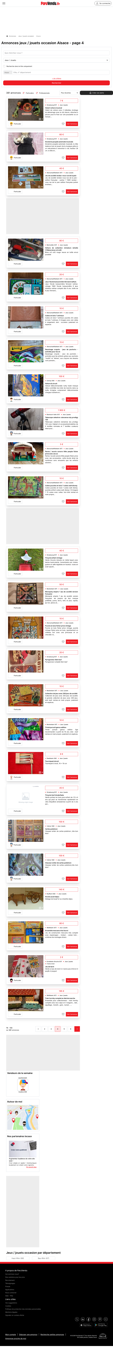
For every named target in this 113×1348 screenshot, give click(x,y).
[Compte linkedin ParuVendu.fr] (83, 1319)
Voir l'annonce (72, 124)
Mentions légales (11, 1312)
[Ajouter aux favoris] (63, 124)
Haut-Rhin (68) (18, 1258)
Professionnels (44, 93)
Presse (7, 1286)
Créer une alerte (98, 93)
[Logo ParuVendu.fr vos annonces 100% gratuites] (50, 6)
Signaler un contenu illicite (14, 1315)
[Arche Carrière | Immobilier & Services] (103, 1336)
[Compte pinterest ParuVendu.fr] (100, 1319)
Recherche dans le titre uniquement (19, 66)
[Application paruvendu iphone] (85, 1325)
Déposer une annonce (28, 1334)
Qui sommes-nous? (12, 1274)
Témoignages (10, 1283)
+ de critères (56, 78)
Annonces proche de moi (15, 1338)
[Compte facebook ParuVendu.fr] (88, 1319)
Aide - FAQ (9, 1296)
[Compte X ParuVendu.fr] (77, 1319)
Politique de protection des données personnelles (23, 1309)
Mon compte (10, 1334)
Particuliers (30, 93)
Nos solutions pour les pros (15, 1277)
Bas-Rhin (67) (43, 1258)
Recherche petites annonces (52, 1334)
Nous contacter (10, 1293)
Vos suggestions (11, 1303)
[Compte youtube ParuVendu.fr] (106, 1319)
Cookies (8, 1306)
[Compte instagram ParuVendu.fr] (94, 1319)
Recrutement (10, 1280)
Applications (9, 1289)
